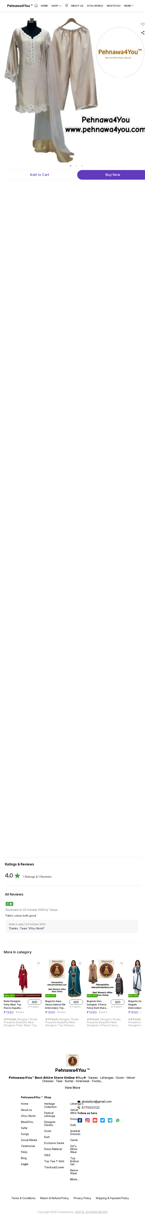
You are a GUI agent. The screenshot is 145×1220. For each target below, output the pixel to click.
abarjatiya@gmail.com (97, 1101)
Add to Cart (39, 175)
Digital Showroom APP (91, 1212)
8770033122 (91, 1107)
